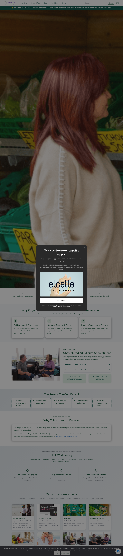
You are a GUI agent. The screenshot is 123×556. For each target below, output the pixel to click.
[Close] (84, 247)
